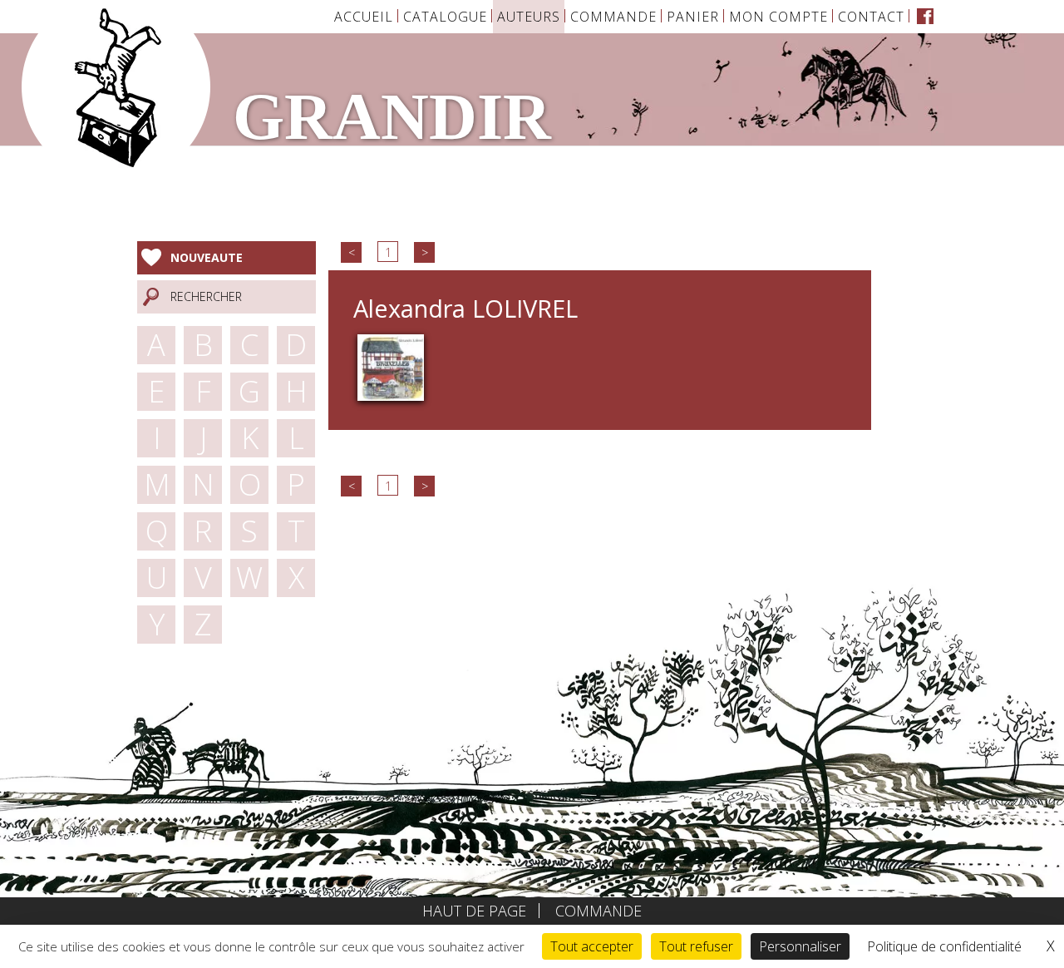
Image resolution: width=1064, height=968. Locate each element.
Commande (613, 16)
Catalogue (445, 16)
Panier (693, 16)
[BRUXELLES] (390, 366)
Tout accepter (591, 946)
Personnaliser (800, 946)
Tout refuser (696, 946)
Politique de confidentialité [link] (944, 946)
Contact (871, 16)
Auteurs (528, 16)
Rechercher (206, 296)
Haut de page (474, 911)
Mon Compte (778, 16)
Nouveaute (206, 257)
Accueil (363, 16)
